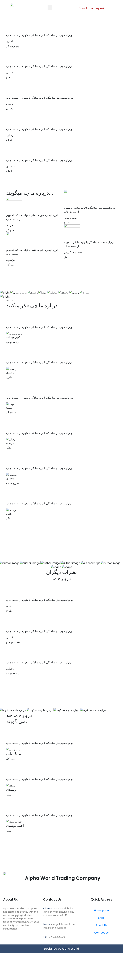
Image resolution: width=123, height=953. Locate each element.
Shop (101, 918)
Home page (101, 910)
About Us (101, 925)
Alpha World (70, 949)
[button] (50, 7)
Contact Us (101, 932)
